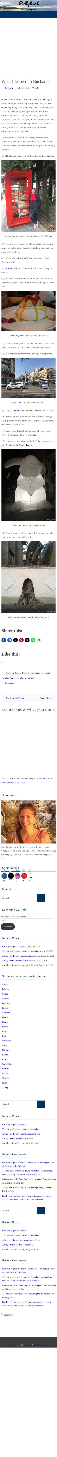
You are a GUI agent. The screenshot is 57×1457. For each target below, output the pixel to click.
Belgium (5, 987)
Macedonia (6, 1038)
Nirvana (28, 1342)
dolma (18, 410)
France (5, 1005)
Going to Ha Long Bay (14, 1180)
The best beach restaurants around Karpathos (20, 948)
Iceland (5, 1024)
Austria (5, 982)
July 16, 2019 (23, 88)
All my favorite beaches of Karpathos (17, 958)
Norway (5, 1047)
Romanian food (15, 267)
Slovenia (5, 1075)
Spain (4, 1080)
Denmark (6, 1000)
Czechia (5, 996)
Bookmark (9, 681)
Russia (4, 1057)
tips (42, 672)
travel (47, 672)
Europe (18, 672)
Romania (26, 672)
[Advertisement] (28, 47)
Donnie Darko (25, 444)
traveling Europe (9, 676)
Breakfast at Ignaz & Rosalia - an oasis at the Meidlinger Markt (28, 1160)
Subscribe (8, 924)
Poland (5, 1052)
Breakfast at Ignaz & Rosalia (14, 944)
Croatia (5, 991)
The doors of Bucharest (16, 695)
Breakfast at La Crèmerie (15, 1163)
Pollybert (9, 88)
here (34, 434)
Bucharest (10, 672)
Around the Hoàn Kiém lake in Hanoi (27, 1197)
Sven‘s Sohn (46, 695)
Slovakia (5, 1071)
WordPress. (37, 1342)
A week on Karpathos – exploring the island (20, 963)
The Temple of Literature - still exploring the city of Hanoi (26, 1185)
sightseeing (35, 672)
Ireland (5, 1029)
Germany (6, 1010)
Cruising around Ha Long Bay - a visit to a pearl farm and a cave (29, 1176)
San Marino (7, 1061)
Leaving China (8, 1188)
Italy (4, 1033)
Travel (35, 88)
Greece (5, 1015)
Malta (4, 1043)
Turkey (5, 1085)
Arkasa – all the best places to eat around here (21, 953)
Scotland (5, 1066)
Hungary (5, 1019)
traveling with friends (26, 676)
